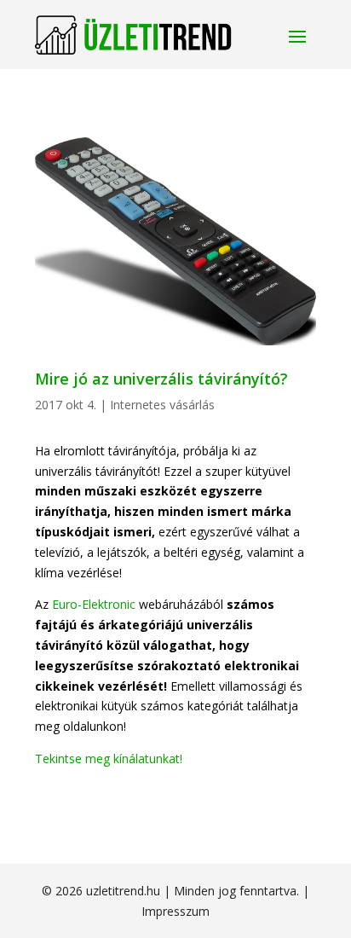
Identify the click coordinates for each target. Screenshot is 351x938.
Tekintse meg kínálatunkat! (108, 758)
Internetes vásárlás (162, 405)
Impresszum (175, 911)
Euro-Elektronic (93, 604)
